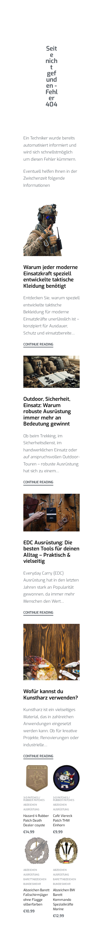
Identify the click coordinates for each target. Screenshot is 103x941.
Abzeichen (30, 805)
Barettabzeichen (34, 879)
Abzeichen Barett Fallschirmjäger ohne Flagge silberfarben (36, 897)
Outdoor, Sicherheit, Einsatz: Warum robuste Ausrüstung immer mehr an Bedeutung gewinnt (47, 411)
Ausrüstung (31, 809)
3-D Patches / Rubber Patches (33, 799)
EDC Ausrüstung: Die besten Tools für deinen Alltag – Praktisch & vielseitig (51, 552)
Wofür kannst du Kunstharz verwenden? (51, 694)
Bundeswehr (32, 884)
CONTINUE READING (38, 345)
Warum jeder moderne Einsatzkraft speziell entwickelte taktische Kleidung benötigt (50, 276)
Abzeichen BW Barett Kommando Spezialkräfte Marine (64, 899)
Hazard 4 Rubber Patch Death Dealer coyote (36, 820)
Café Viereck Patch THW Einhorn (62, 820)
